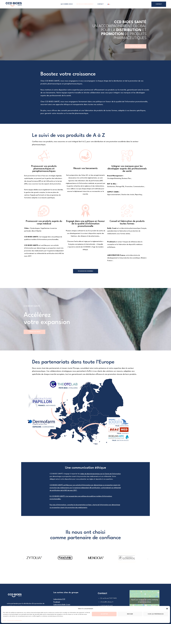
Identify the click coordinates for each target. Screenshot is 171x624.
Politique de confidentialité (14, 620)
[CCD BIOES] (13, 4)
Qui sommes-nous (67, 4)
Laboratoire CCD (59, 599)
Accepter (104, 614)
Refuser (130, 614)
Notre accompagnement (84, 4)
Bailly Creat (111, 228)
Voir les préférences (156, 614)
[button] (167, 609)
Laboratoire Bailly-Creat (61, 604)
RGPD (4, 620)
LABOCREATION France (116, 255)
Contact (100, 4)
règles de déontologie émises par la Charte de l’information (100, 474)
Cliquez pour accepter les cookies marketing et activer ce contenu (144, 601)
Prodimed (111, 242)
